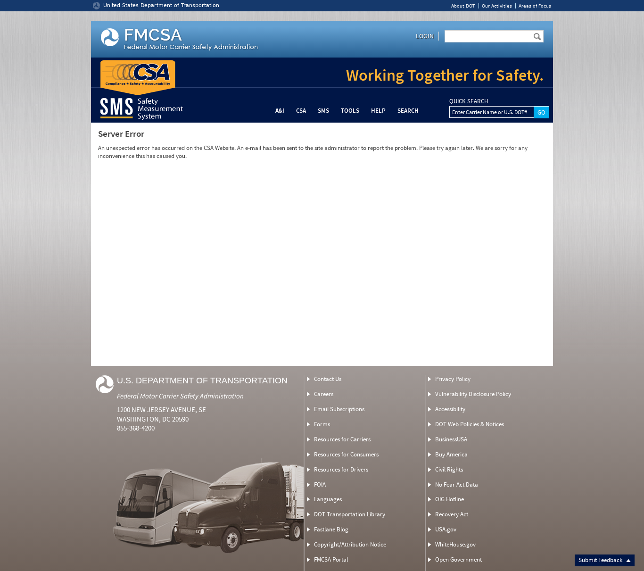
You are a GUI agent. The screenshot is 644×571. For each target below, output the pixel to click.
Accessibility (450, 409)
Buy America (451, 454)
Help (378, 111)
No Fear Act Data (456, 484)
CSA (301, 111)
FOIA (320, 484)
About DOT (463, 5)
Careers (323, 394)
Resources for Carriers (342, 439)
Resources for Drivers (341, 469)
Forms (322, 424)
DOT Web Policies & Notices (469, 424)
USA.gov (445, 529)
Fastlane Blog (331, 529)
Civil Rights (449, 469)
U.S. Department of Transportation (202, 380)
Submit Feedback (601, 560)
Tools (350, 111)
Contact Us (327, 379)
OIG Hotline (449, 499)
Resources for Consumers (346, 454)
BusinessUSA (451, 439)
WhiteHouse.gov (455, 544)
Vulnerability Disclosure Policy (473, 394)
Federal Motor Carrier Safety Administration (180, 395)
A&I (279, 111)
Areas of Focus (535, 5)
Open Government (458, 559)
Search (408, 111)
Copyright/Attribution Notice (350, 544)
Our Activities (497, 5)
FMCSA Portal (331, 559)
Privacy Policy (453, 379)
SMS (323, 111)
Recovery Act (451, 514)
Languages (328, 499)
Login (425, 36)
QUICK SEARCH (468, 101)
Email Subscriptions (339, 409)
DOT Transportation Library (349, 514)
